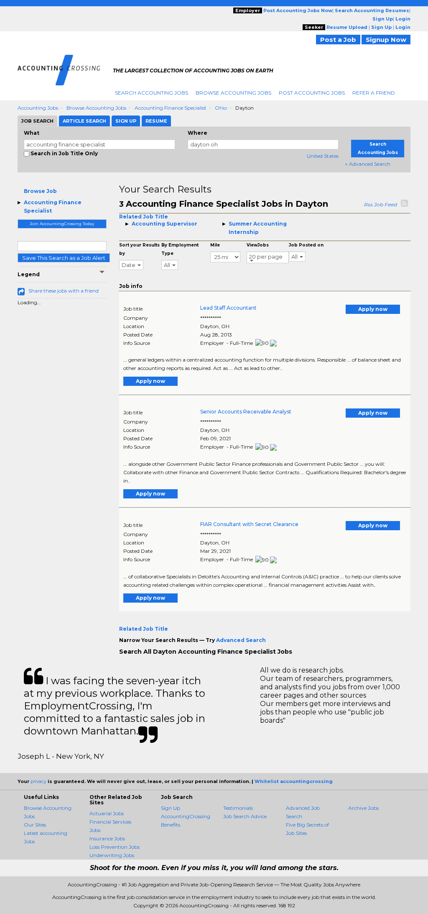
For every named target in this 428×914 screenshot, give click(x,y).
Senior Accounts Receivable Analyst (245, 411)
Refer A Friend (373, 93)
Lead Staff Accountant (228, 308)
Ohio (221, 108)
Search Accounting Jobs (151, 93)
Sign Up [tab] (125, 121)
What (31, 133)
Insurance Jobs (107, 838)
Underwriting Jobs (111, 855)
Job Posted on (306, 245)
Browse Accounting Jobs (233, 93)
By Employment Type (180, 249)
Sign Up (170, 808)
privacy (38, 781)
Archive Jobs (363, 808)
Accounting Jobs (38, 108)
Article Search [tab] (84, 121)
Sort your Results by (139, 249)
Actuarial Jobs (106, 813)
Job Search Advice (245, 816)
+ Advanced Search (367, 164)
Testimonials (238, 808)
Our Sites (35, 825)
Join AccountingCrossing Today (62, 223)
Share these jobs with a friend (63, 291)
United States (323, 156)
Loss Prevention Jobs (114, 847)
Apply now (372, 309)
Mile (215, 245)
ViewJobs (258, 245)
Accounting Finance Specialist (170, 108)
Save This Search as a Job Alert (63, 257)
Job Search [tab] (37, 121)
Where (197, 133)
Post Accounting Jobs (312, 93)
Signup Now (386, 40)
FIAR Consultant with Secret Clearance (249, 524)
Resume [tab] (156, 121)
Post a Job (338, 40)
